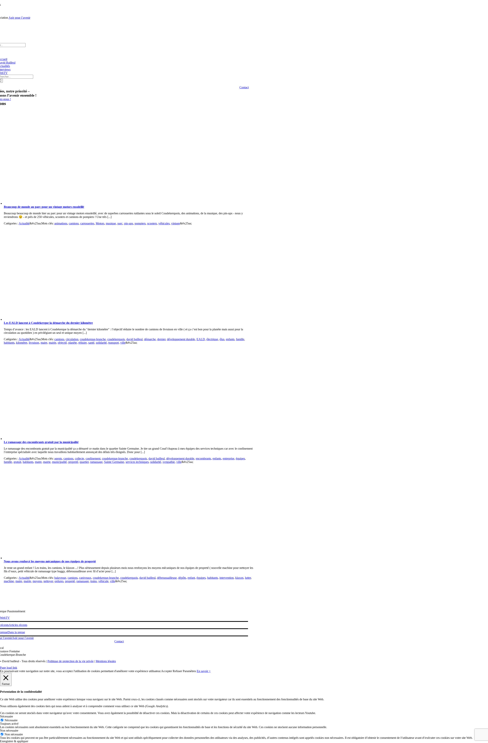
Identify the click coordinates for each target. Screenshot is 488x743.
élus (222, 339)
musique (111, 223)
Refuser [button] (177, 671)
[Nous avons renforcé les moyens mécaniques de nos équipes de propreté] (80, 558)
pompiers (140, 223)
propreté (73, 462)
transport (113, 342)
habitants (9, 342)
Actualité (24, 223)
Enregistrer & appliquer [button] (14, 741)
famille (240, 339)
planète (72, 342)
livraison (34, 342)
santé (91, 342)
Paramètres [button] (189, 671)
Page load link (8, 667)
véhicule (103, 581)
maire (44, 342)
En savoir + (204, 671)
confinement (93, 458)
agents (58, 458)
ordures (59, 581)
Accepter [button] (166, 671)
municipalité (59, 462)
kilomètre (21, 342)
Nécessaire (11, 720)
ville (122, 342)
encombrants (203, 458)
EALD (201, 339)
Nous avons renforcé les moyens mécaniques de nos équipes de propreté (50, 561)
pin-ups (128, 223)
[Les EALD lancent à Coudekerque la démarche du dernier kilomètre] (80, 319)
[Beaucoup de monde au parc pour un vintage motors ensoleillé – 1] (80, 203)
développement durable (181, 339)
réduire (82, 342)
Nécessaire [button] (6, 716)
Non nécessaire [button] (9, 730)
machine (9, 581)
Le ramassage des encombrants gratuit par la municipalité (41, 442)
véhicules (164, 223)
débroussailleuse (167, 577)
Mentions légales (106, 661)
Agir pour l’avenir (19, 17)
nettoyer (48, 581)
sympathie (169, 462)
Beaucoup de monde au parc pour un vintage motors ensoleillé (44, 206)
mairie (52, 342)
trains (93, 581)
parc (120, 223)
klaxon (239, 577)
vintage (175, 223)
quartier (84, 462)
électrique (212, 339)
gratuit (17, 462)
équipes (240, 458)
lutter (248, 577)
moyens (37, 581)
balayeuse (60, 577)
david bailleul (134, 339)
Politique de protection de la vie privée (70, 661)
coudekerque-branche (93, 339)
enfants (230, 339)
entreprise (228, 458)
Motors (100, 223)
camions (74, 223)
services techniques (137, 462)
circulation (72, 339)
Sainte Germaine (114, 462)
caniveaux (85, 577)
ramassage (96, 462)
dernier (161, 339)
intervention (226, 577)
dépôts (182, 577)
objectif (62, 342)
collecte (79, 458)
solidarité (101, 342)
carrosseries (87, 223)
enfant (191, 577)
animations (60, 223)
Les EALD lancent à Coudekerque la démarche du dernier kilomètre (48, 322)
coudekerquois (116, 339)
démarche (150, 339)
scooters (152, 223)
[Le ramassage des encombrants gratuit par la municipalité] (80, 438)
